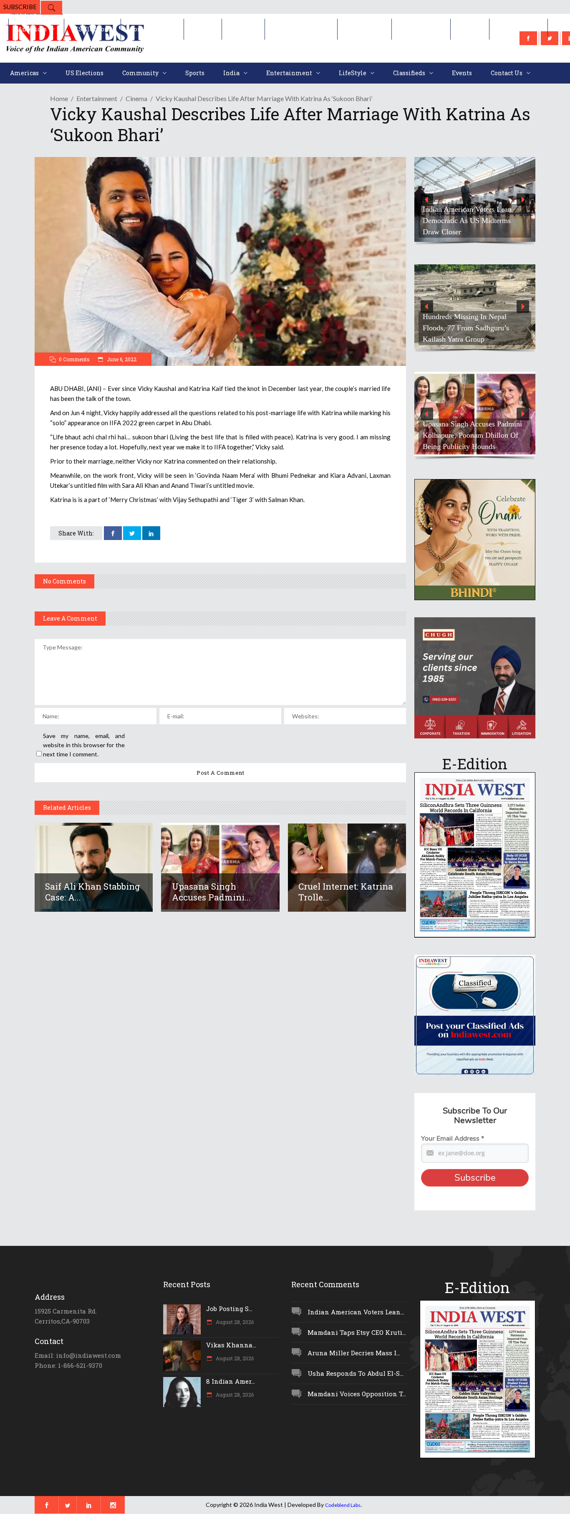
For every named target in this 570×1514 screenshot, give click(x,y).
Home (59, 98)
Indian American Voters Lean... (356, 1312)
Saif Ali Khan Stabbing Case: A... (92, 891)
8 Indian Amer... (230, 1381)
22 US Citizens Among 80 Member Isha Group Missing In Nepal (471, 220)
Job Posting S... (229, 1308)
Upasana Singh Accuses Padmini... (211, 891)
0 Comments (74, 359)
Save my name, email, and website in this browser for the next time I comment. (84, 745)
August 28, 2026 (234, 1322)
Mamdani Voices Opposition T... (357, 1394)
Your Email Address (452, 1138)
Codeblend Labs (343, 1505)
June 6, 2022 (121, 359)
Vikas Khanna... (231, 1345)
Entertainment (96, 98)
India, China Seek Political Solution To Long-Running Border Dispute (463, 327)
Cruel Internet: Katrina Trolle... (345, 891)
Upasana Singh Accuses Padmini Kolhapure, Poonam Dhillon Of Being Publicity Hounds (472, 435)
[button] (474, 199)
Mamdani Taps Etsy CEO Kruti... (357, 1332)
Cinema (136, 98)
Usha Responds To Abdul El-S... (356, 1373)
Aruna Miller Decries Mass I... (354, 1353)
